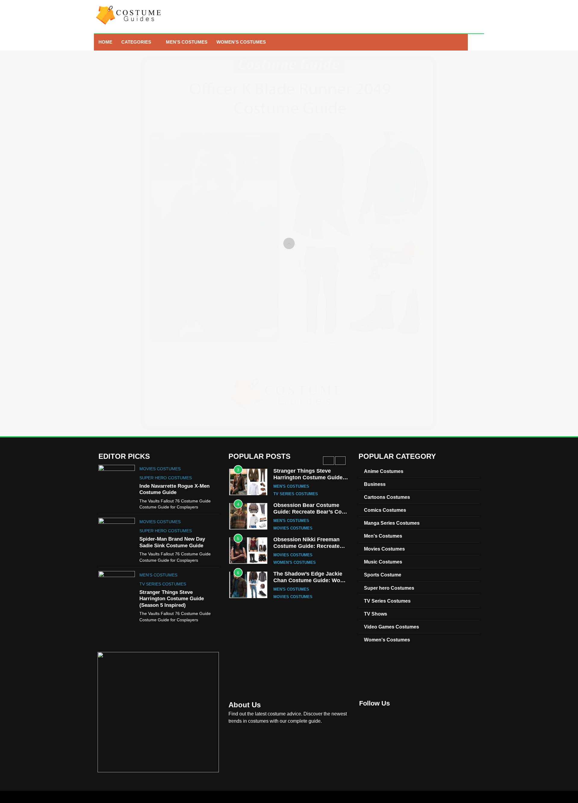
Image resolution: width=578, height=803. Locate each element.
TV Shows (375, 613)
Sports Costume (382, 574)
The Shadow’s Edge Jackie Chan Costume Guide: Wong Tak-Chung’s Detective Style (310, 580)
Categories (136, 42)
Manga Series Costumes (392, 523)
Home (105, 42)
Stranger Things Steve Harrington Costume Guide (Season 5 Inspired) (171, 598)
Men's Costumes (158, 575)
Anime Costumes (383, 471)
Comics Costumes (385, 510)
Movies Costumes (160, 468)
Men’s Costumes (186, 42)
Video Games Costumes (391, 626)
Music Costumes (383, 561)
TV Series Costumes (162, 584)
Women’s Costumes (241, 42)
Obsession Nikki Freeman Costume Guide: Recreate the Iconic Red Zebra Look (307, 545)
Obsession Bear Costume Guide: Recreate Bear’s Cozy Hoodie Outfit (310, 511)
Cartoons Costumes (387, 497)
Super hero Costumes (165, 477)
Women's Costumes (294, 563)
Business (375, 484)
